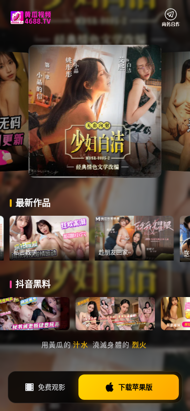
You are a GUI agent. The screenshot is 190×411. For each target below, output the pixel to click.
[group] (64, 238)
